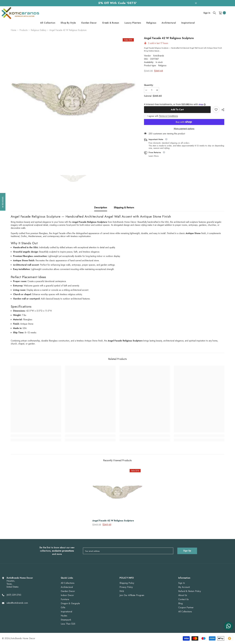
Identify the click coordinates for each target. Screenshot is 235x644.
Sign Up (187, 550)
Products (23, 30)
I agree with (152, 116)
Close (196, 3)
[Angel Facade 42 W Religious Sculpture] (117, 492)
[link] (216, 109)
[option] (73, 99)
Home (13, 30)
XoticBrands (158, 55)
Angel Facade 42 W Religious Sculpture (113, 520)
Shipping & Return (124, 207)
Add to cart (177, 109)
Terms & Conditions (168, 116)
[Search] (214, 13)
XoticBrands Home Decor (22, 638)
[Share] (221, 109)
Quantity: (148, 85)
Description (100, 207)
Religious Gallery (38, 30)
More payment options (184, 128)
